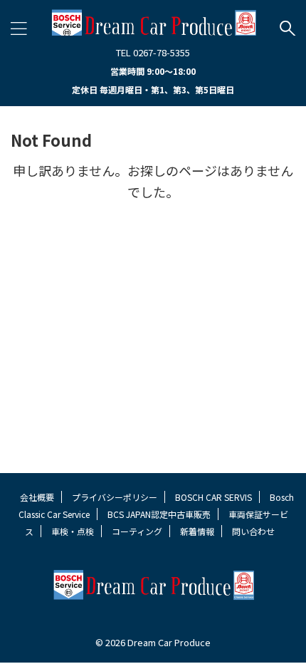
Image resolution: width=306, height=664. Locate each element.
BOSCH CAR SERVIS (213, 497)
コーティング (137, 531)
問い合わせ (253, 531)
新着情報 (197, 531)
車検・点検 (72, 531)
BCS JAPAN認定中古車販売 (159, 514)
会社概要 (37, 497)
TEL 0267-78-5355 (153, 52)
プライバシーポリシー (114, 497)
